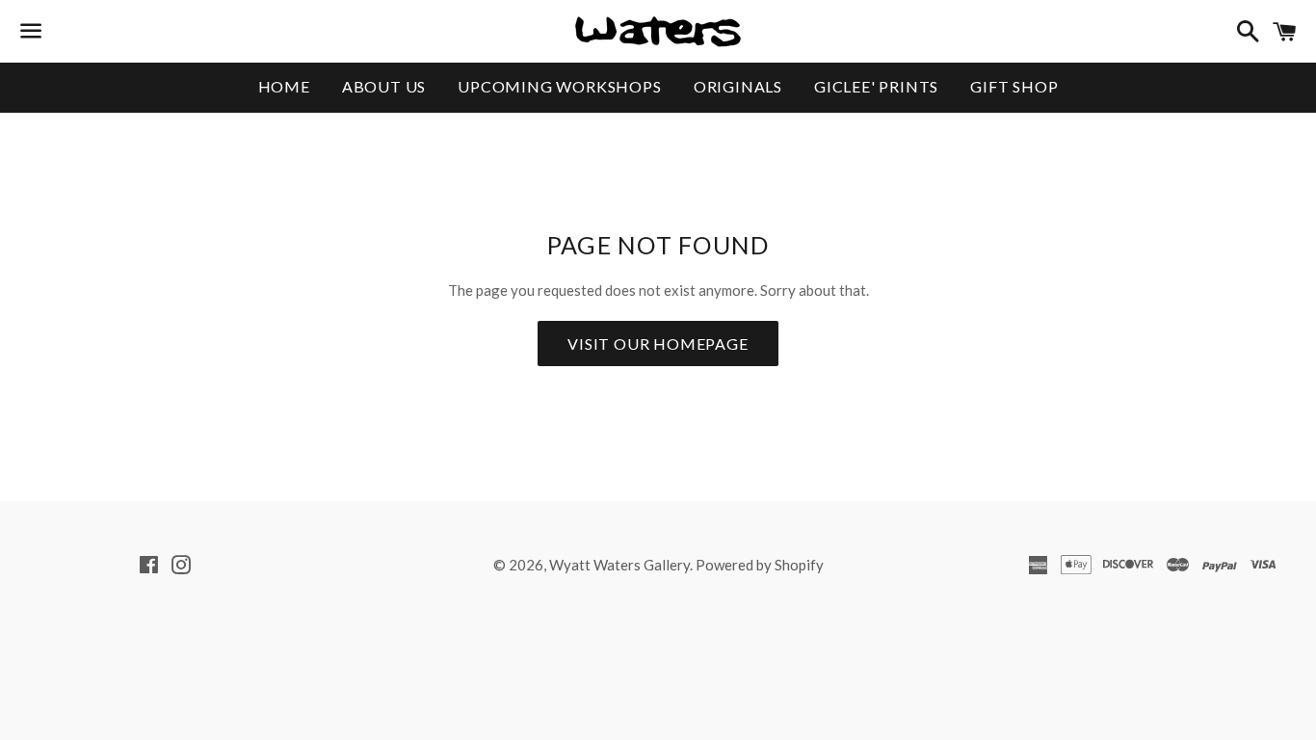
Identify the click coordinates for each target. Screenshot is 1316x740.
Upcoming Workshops (559, 86)
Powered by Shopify (760, 564)
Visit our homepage (657, 343)
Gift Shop (1014, 86)
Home (284, 86)
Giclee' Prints (876, 86)
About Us (384, 86)
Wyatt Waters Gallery (619, 564)
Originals (738, 86)
